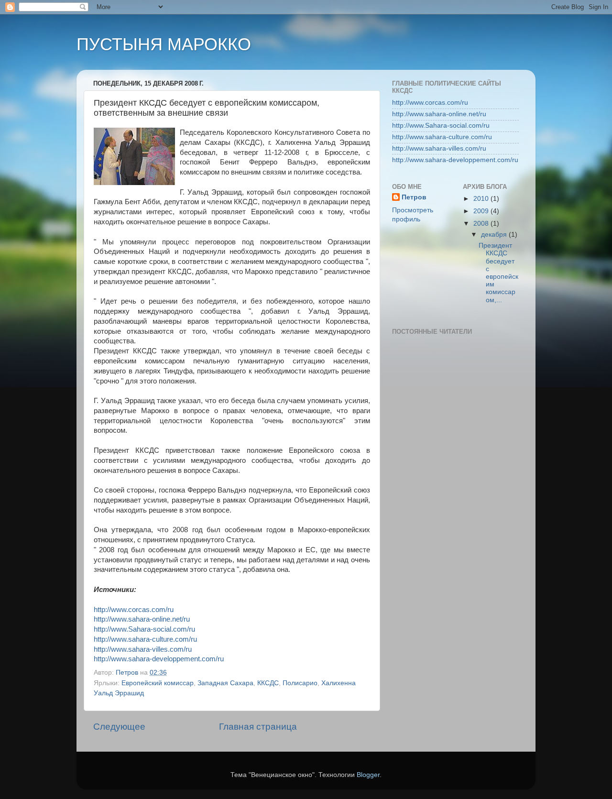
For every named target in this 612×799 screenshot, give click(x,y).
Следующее (119, 727)
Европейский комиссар (157, 683)
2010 (482, 198)
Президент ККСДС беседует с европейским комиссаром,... (498, 272)
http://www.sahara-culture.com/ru (145, 639)
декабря (495, 234)
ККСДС (268, 683)
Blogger (368, 774)
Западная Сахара (225, 683)
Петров (414, 197)
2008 (482, 223)
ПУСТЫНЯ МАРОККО (163, 44)
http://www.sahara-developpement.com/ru (159, 659)
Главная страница (258, 727)
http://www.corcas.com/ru (134, 609)
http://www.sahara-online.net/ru (142, 619)
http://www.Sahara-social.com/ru (144, 629)
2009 (482, 211)
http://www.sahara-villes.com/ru (143, 649)
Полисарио (300, 683)
